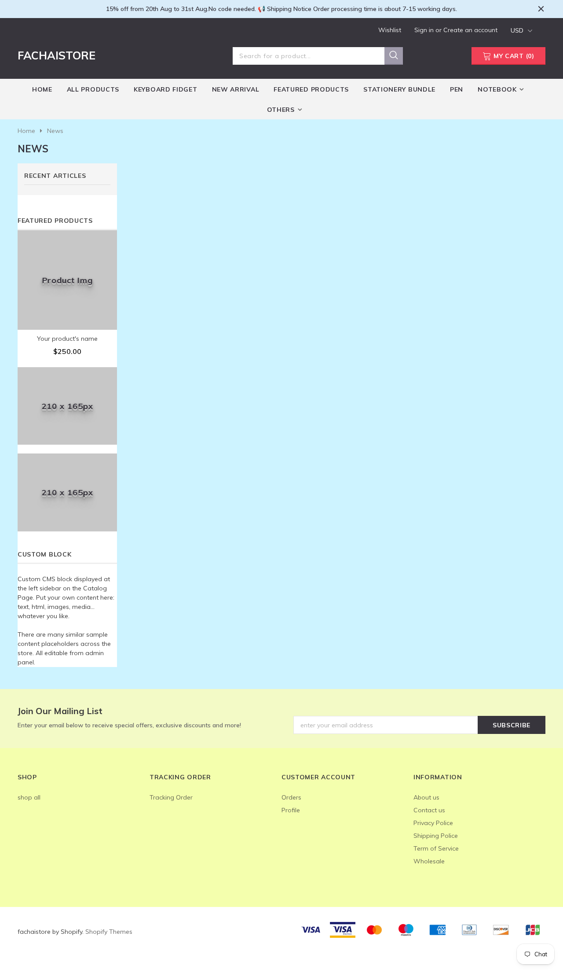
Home (26, 131)
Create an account (470, 30)
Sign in (424, 30)
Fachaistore (56, 55)
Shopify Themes (108, 932)
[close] (541, 8)
